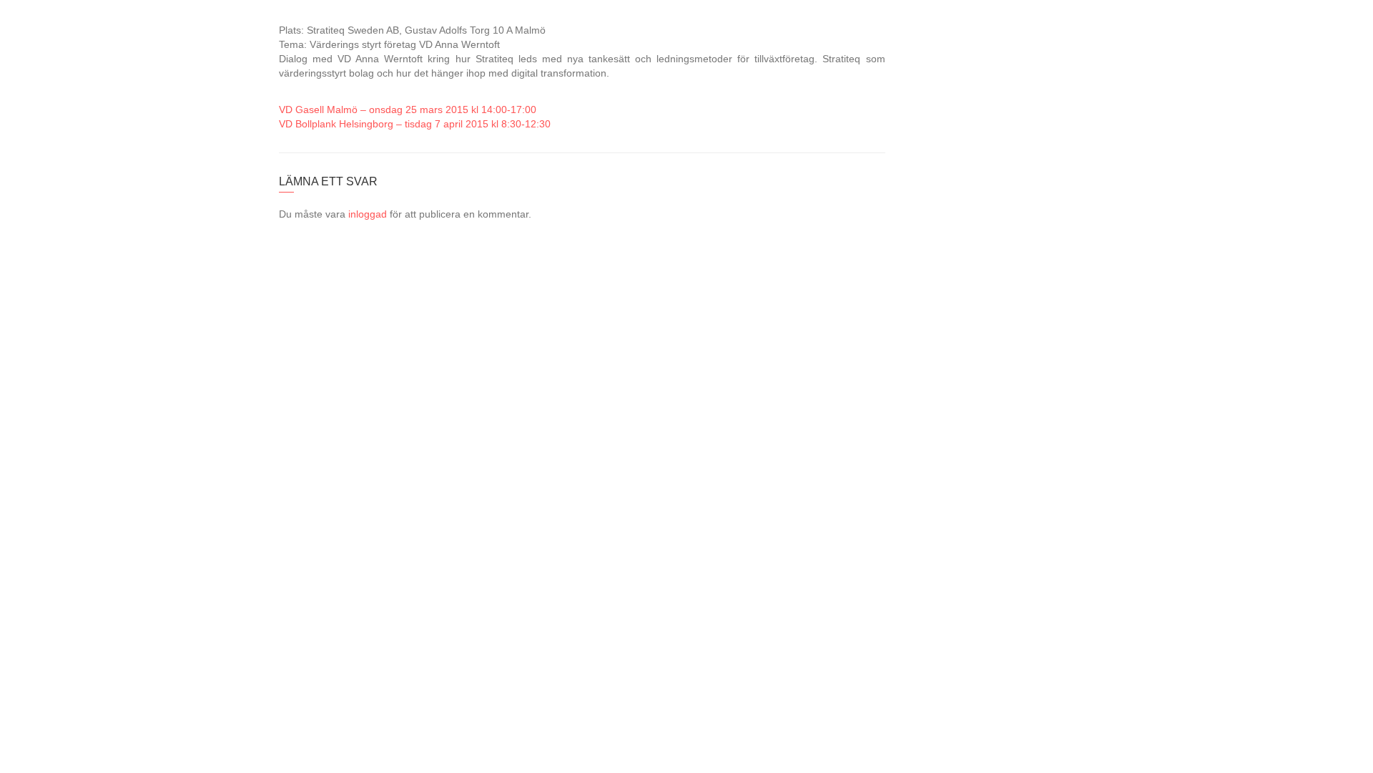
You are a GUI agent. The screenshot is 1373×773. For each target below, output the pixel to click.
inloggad (367, 214)
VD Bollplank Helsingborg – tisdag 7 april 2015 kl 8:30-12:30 (415, 124)
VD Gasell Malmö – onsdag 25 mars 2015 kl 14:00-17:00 (407, 109)
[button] (1336, 29)
